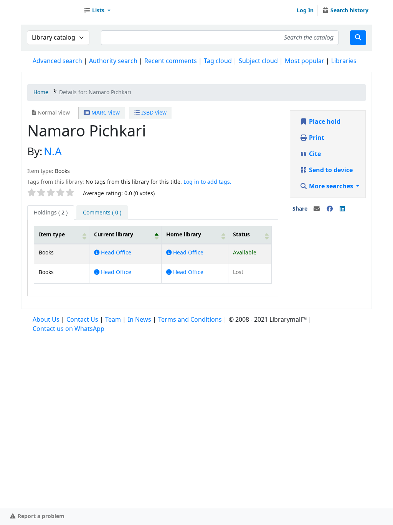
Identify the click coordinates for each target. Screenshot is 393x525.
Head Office (115, 253)
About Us (46, 319)
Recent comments (170, 61)
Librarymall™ (50, 10)
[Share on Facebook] (329, 209)
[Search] (358, 37)
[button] (97, 10)
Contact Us (82, 319)
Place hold (323, 121)
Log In (305, 11)
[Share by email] (316, 209)
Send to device (330, 170)
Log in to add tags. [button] (207, 182)
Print (315, 138)
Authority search (113, 61)
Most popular (304, 61)
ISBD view (153, 113)
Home (40, 92)
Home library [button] (183, 235)
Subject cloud (258, 61)
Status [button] (241, 235)
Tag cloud (218, 61)
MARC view (105, 113)
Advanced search (57, 61)
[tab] (102, 213)
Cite (314, 154)
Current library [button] (113, 235)
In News (139, 319)
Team (113, 319)
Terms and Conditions (190, 319)
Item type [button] (52, 235)
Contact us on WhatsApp (68, 329)
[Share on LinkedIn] (342, 209)
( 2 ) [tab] (51, 213)
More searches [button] (331, 186)
